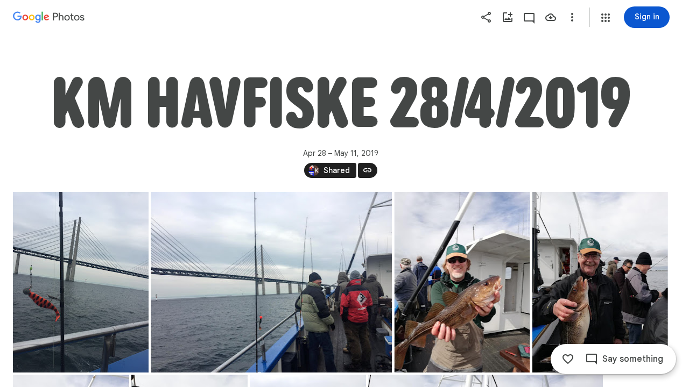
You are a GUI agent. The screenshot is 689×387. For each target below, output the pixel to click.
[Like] (568, 359)
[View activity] (529, 17)
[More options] (572, 17)
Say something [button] (632, 359)
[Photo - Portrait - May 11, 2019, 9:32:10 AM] (600, 282)
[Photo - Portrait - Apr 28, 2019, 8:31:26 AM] (81, 282)
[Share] (486, 17)
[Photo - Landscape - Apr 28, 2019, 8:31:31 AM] (271, 282)
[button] (605, 17)
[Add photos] (507, 17)
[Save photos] (550, 17)
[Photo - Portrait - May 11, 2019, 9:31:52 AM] (462, 282)
